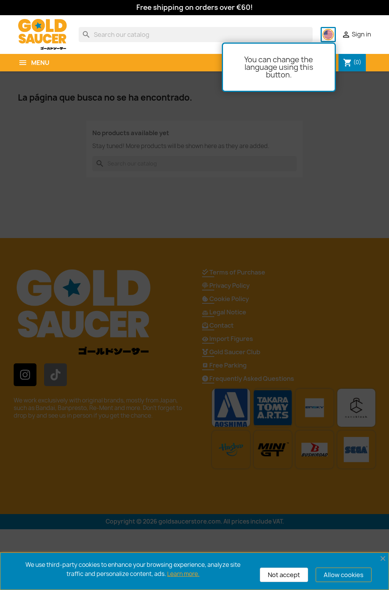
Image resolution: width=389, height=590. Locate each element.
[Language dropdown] (328, 34)
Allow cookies (344, 575)
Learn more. (183, 574)
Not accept (284, 575)
